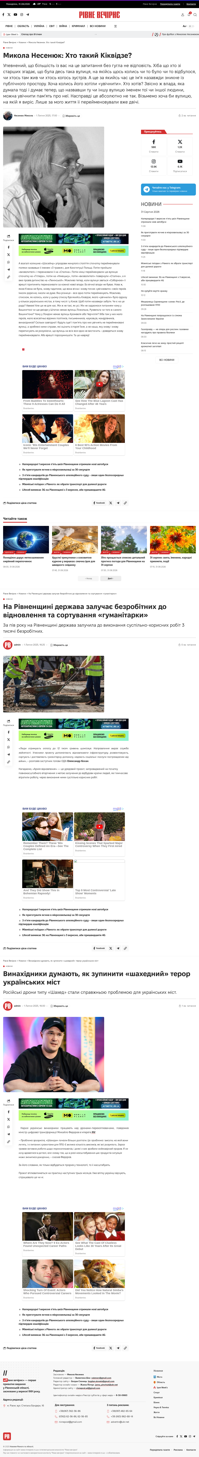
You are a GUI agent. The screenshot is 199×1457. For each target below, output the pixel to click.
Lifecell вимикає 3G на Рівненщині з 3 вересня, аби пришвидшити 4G (63, 490)
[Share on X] (8, 254)
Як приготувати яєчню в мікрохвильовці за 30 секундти (56, 469)
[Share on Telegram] (8, 269)
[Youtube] (180, 166)
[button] (182, 14)
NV (93, 1132)
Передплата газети (170, 4)
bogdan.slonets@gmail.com (101, 1381)
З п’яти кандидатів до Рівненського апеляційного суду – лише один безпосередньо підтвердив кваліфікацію (166, 249)
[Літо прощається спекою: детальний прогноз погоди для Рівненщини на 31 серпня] (124, 539)
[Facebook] (154, 146)
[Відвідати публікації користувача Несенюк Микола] (7, 115)
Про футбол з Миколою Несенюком (180, 34)
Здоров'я (9, 552)
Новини (9, 48)
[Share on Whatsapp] (8, 262)
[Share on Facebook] (8, 247)
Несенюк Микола (23, 115)
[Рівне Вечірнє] (7, 1436)
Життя (56, 552)
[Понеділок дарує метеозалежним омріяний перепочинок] (26, 539)
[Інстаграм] (22, 14)
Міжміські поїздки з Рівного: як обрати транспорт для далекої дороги (64, 484)
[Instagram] (154, 166)
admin (17, 645)
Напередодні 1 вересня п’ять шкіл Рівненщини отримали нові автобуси (65, 464)
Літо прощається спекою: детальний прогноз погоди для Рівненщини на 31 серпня (123, 561)
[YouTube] (15, 14)
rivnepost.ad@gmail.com (88, 1388)
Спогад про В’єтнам (31, 34)
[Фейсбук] (3, 14)
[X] (9, 14)
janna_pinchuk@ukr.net (106, 1385)
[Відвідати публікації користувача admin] (7, 645)
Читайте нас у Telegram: (166, 187)
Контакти (191, 4)
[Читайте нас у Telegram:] (146, 189)
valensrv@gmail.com (101, 1378)
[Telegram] (27, 14)
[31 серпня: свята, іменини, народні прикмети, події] (173, 539)
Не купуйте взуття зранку (154, 291)
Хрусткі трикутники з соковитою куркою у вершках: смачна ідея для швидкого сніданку (73, 561)
